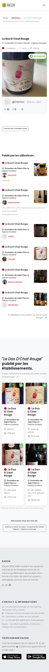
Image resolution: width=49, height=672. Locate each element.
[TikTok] (6, 585)
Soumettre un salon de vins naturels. (22, 616)
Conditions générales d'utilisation (25, 624)
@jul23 (11, 236)
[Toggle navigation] (44, 5)
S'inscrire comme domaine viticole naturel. (25, 613)
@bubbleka (13, 305)
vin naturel (29, 643)
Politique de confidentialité (14, 627)
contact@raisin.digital (15, 620)
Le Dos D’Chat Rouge (10, 411)
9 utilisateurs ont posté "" (27, 316)
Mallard (10, 429)
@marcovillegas (15, 282)
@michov (16, 17)
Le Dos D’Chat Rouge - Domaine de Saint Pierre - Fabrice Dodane (24, 528)
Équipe (5, 624)
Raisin (5, 18)
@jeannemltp (14, 202)
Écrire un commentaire (15, 128)
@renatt (11, 259)
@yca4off (12, 175)
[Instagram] (3, 585)
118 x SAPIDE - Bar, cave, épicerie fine (36, 493)
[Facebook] (10, 585)
